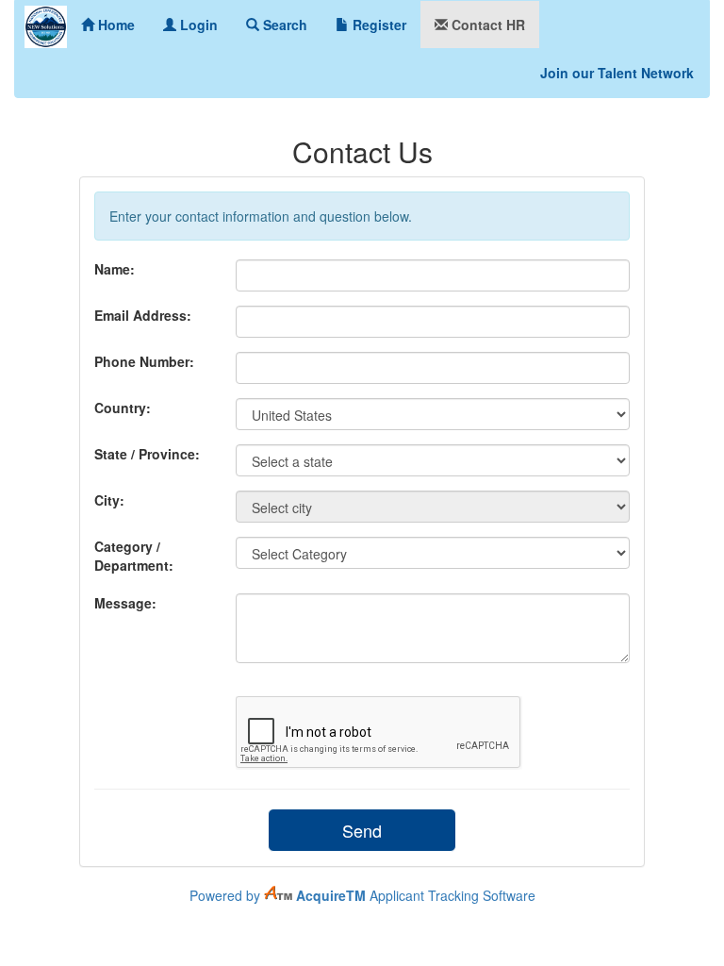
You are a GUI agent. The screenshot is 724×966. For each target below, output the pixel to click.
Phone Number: (144, 361)
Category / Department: (133, 556)
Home (114, 24)
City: (109, 500)
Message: (125, 602)
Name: (114, 268)
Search (283, 24)
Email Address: (142, 315)
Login (197, 24)
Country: (122, 407)
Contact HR (486, 24)
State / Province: (147, 453)
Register (377, 24)
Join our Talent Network (617, 72)
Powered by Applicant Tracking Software (362, 895)
